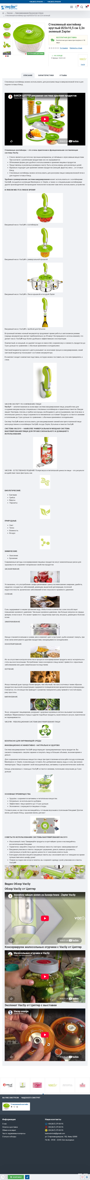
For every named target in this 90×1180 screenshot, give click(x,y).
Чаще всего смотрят (30, 1098)
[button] (15, 39)
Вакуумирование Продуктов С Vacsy (29, 13)
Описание (27, 75)
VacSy (52, 1092)
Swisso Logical (82, 1092)
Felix (7, 1092)
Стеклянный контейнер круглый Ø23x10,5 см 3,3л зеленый (20, 1104)
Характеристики (46, 75)
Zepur (23, 1092)
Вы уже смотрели (10, 1098)
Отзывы (63, 75)
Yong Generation (37, 1092)
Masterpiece (67, 1092)
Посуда (10, 13)
